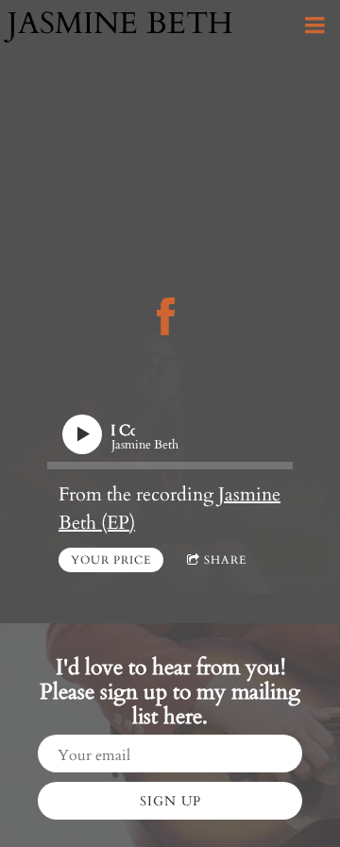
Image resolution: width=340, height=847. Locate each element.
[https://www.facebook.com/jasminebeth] (166, 316)
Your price (111, 559)
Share (225, 559)
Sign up (170, 801)
